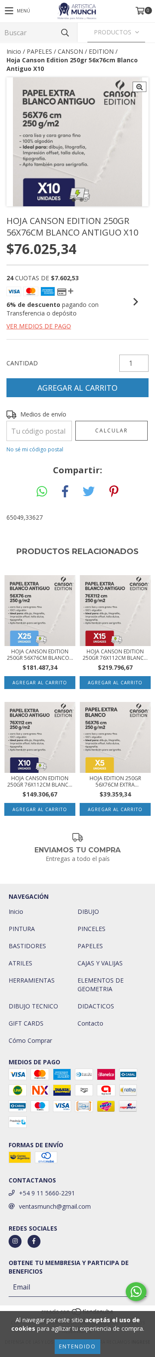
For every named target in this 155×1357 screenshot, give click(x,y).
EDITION (101, 51)
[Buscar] (64, 32)
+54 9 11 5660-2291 (47, 1193)
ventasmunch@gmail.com (55, 1206)
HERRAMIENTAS (32, 980)
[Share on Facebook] (65, 491)
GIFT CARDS (26, 1023)
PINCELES (91, 929)
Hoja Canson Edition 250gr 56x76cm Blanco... (40, 654)
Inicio (13, 51)
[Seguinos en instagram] (15, 1241)
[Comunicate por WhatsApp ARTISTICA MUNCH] (136, 1291)
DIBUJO (88, 911)
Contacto (90, 1023)
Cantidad (22, 363)
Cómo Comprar (30, 1040)
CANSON (70, 51)
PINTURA (22, 929)
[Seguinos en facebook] (34, 1241)
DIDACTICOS (96, 1006)
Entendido (77, 1346)
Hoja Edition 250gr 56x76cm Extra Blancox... (115, 781)
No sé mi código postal (34, 449)
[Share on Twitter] (89, 491)
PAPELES (39, 51)
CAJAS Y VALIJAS (100, 963)
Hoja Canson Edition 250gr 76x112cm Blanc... (115, 654)
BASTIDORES (27, 946)
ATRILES (20, 963)
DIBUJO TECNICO (33, 1006)
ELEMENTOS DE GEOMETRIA (101, 984)
